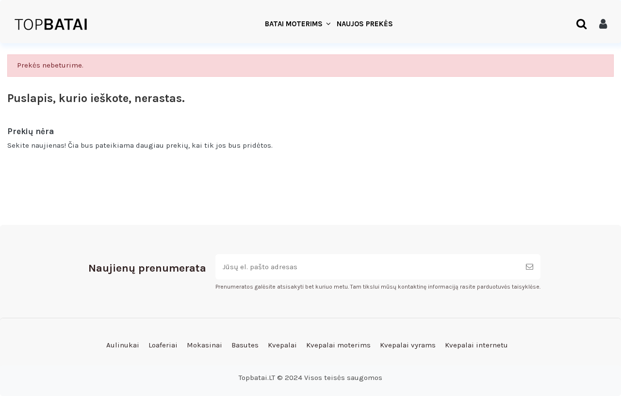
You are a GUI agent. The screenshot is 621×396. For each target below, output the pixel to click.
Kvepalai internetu (476, 345)
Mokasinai (204, 345)
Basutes (245, 345)
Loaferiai (163, 345)
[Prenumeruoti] (529, 267)
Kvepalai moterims (338, 345)
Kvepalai (282, 345)
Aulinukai (122, 345)
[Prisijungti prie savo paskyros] (603, 24)
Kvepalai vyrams (408, 345)
